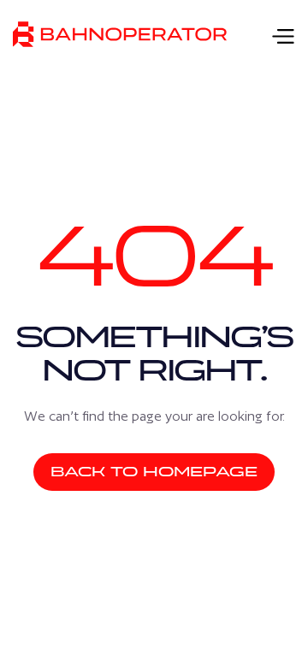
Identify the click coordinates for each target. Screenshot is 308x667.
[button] (278, 34)
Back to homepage (154, 472)
